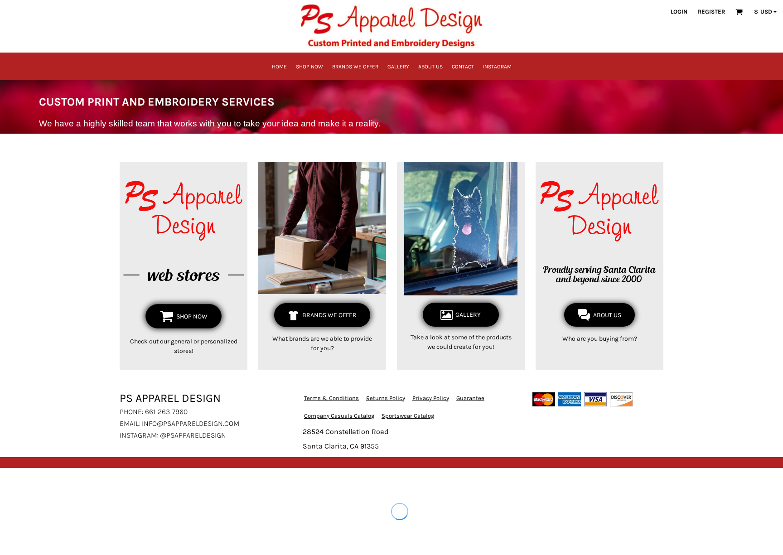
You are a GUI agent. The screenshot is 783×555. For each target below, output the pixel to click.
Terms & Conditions (331, 398)
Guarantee (470, 398)
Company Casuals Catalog (339, 415)
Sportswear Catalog (408, 415)
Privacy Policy (430, 398)
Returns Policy (385, 398)
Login (679, 11)
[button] (739, 11)
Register (711, 11)
